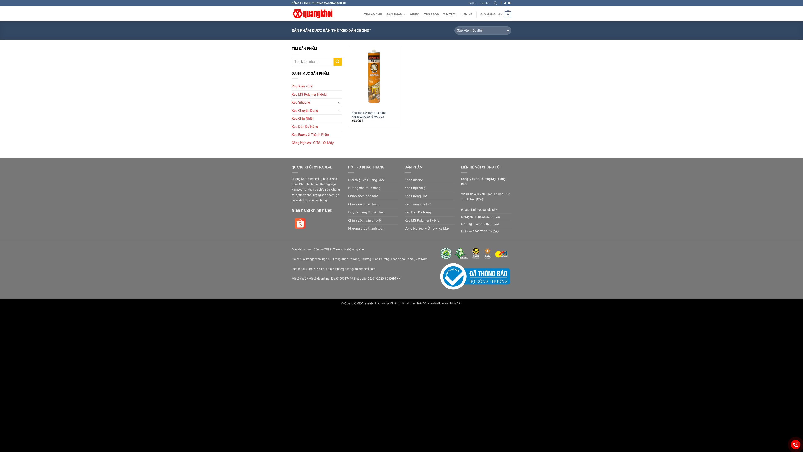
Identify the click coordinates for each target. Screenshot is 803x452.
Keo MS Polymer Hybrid (309, 94)
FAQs (472, 3)
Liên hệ (484, 3)
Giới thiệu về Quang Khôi (366, 180)
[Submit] (338, 62)
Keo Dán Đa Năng (305, 127)
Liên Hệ (466, 14)
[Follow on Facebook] (501, 3)
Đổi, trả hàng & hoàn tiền (366, 212)
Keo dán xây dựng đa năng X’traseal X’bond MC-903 (369, 115)
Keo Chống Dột (416, 196)
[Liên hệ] (795, 444)
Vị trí (479, 199)
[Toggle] (339, 102)
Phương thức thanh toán (366, 228)
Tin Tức (449, 14)
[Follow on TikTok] (505, 3)
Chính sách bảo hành (364, 204)
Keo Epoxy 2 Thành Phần (310, 135)
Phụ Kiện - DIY (302, 86)
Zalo (497, 217)
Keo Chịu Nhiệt (302, 119)
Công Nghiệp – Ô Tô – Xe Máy (427, 228)
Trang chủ (373, 14)
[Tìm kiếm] (495, 3)
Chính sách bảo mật (363, 196)
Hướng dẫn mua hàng (364, 188)
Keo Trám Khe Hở (417, 204)
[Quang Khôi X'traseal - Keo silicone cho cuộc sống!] (313, 14)
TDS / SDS (431, 14)
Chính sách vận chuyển (365, 220)
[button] (495, 14)
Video (414, 14)
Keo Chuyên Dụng (305, 111)
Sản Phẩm (395, 14)
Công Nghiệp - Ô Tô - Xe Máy (313, 143)
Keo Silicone (301, 102)
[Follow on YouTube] (509, 3)
